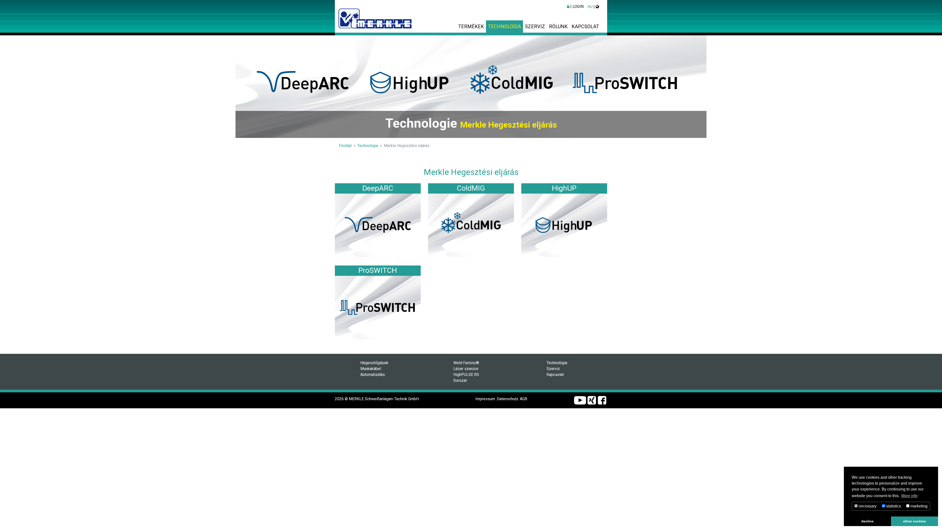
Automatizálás (372, 374)
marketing (918, 506)
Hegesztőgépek (374, 362)
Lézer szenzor (466, 368)
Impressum (485, 399)
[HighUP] (564, 225)
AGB (523, 399)
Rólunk (558, 26)
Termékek (471, 26)
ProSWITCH (377, 270)
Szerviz (535, 26)
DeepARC (377, 188)
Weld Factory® (466, 362)
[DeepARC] (378, 225)
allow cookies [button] (914, 521)
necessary (867, 506)
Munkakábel (370, 368)
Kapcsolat (585, 26)
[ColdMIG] (471, 225)
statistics (893, 506)
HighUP (564, 188)
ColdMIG (471, 188)
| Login (576, 6)
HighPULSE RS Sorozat (466, 377)
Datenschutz (507, 399)
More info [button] (909, 496)
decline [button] (867, 521)
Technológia (504, 26)
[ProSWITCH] (378, 307)
